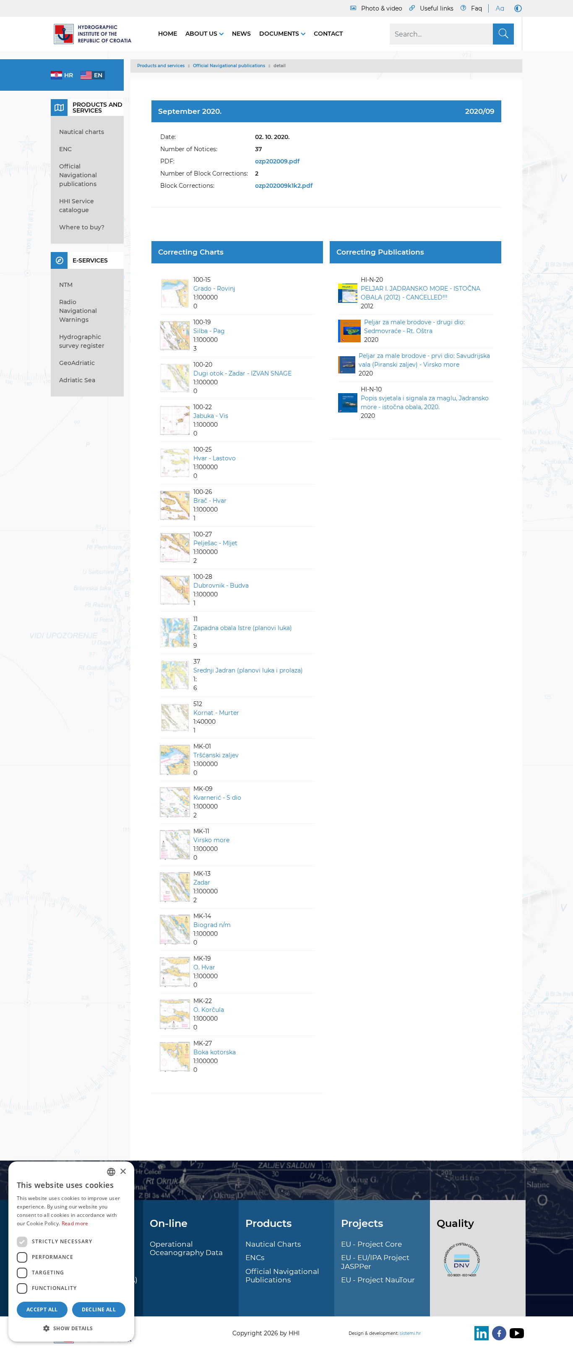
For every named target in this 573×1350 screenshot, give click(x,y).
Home (167, 33)
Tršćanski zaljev (216, 755)
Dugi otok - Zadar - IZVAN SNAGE (242, 373)
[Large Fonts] (499, 8)
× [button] (123, 1172)
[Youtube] (515, 1333)
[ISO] (460, 1264)
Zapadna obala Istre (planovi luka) (242, 628)
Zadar (201, 882)
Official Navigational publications (229, 65)
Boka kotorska (214, 1052)
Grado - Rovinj (214, 288)
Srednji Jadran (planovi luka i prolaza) (248, 670)
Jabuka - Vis (210, 416)
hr (68, 75)
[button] (71, 1328)
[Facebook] (497, 1333)
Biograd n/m (212, 925)
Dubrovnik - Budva (221, 585)
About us (202, 33)
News (241, 33)
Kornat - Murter (216, 713)
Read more (75, 1223)
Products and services (161, 65)
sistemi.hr (410, 1333)
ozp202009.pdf (277, 161)
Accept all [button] (42, 1309)
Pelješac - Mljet (215, 543)
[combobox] (111, 1172)
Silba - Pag (209, 331)
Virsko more (211, 840)
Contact (328, 33)
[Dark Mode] (516, 8)
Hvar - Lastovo (214, 458)
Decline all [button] (99, 1309)
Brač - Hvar (210, 500)
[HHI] (96, 34)
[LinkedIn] (479, 1333)
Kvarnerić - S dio (217, 797)
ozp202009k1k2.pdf (284, 185)
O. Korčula (208, 1010)
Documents (280, 33)
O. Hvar (204, 967)
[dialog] (71, 1251)
